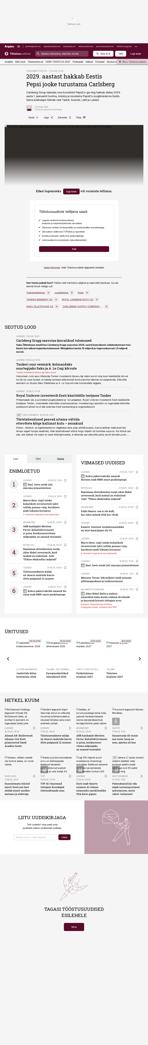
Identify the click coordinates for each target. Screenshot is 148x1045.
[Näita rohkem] (136, 46)
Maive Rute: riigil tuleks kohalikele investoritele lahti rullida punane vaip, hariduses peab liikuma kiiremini (104, 546)
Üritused (99, 61)
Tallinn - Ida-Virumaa (57, 669)
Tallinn (110, 669)
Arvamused (29, 522)
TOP (42, 776)
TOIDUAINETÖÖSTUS (36, 71)
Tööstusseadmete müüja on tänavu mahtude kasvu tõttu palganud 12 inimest (38, 575)
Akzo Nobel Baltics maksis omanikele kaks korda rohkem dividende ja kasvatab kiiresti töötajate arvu (105, 597)
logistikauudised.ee (52, 46)
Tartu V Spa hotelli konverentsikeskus (98, 669)
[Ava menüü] (19, 46)
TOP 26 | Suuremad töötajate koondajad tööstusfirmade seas (52, 787)
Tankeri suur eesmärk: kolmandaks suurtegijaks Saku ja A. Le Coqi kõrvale (46, 366)
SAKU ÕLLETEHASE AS (39, 306)
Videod (89, 61)
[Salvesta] (65, 480)
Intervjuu (28, 545)
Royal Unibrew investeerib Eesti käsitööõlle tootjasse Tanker (63, 395)
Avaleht (9, 61)
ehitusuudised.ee (85, 46)
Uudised (20, 336)
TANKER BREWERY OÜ (39, 299)
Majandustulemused (92, 589)
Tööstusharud (35, 61)
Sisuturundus (114, 61)
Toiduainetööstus (35, 292)
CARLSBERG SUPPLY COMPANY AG (83, 306)
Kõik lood (20, 61)
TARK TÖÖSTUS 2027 (57, 61)
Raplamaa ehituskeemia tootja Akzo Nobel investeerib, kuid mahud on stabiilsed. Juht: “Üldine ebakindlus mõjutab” (106, 495)
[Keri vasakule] (8, 659)
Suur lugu (10, 776)
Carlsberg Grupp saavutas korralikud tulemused (54, 340)
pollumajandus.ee (33, 46)
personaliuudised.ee (105, 46)
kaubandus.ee (69, 46)
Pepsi (81, 292)
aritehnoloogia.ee (124, 46)
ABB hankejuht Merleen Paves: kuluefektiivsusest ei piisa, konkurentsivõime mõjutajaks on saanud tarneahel (91, 742)
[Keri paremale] (139, 659)
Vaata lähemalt (52, 267)
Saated (116, 728)
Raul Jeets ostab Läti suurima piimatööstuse (112, 565)
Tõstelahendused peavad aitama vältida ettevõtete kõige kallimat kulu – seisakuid (49, 421)
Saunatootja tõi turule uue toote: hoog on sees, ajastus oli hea (125, 739)
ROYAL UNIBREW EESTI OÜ (78, 299)
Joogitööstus (61, 292)
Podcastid (78, 61)
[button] (35, 837)
